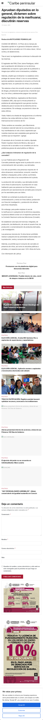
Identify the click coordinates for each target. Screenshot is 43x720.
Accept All (21, 705)
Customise (21, 710)
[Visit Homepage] (21, 3)
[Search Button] (41, 3)
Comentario (6, 514)
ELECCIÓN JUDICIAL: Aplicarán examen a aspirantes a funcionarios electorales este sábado (21, 369)
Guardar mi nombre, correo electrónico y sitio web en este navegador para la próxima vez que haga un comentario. (22, 568)
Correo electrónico (9, 548)
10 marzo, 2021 (6, 25)
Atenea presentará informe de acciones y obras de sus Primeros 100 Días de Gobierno (21, 431)
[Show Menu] (2, 3)
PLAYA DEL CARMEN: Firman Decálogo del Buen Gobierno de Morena (21, 306)
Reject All (21, 716)
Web (3, 557)
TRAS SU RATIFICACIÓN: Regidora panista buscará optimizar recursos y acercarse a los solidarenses (21, 400)
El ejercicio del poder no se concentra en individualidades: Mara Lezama (16, 461)
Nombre (5, 539)
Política (7, 301)
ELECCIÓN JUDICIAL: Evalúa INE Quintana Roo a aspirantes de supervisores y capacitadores (20, 339)
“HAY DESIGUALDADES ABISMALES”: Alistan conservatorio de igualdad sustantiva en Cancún (19, 492)
